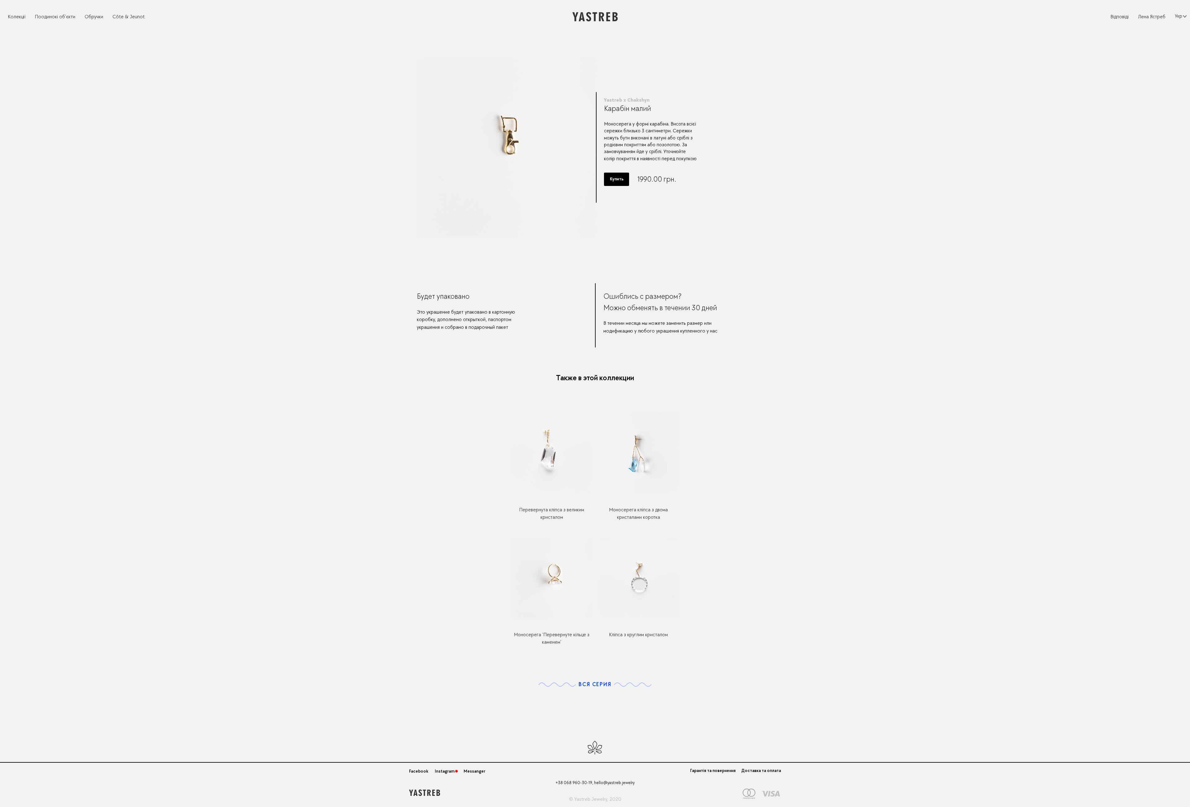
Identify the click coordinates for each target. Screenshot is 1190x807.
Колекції (16, 17)
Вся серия (595, 684)
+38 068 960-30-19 (574, 782)
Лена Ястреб (1152, 17)
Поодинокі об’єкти (55, 17)
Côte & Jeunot (128, 17)
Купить (617, 179)
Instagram (445, 771)
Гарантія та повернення (713, 770)
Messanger (474, 771)
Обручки (94, 17)
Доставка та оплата (761, 770)
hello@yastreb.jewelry (614, 782)
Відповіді (1119, 17)
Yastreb (582, 799)
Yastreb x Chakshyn (627, 100)
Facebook (418, 771)
